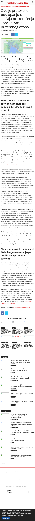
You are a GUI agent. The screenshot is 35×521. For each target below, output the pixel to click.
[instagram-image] (6, 501)
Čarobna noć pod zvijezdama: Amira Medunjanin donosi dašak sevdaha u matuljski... (21, 424)
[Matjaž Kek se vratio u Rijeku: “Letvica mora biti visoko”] (5, 395)
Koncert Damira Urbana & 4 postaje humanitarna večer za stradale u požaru (6, 346)
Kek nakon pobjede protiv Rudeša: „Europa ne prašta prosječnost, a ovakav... (21, 362)
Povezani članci (12, 318)
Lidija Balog (5, 30)
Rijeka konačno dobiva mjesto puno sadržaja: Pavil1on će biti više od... (21, 377)
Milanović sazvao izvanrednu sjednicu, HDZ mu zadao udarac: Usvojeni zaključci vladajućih (6, 331)
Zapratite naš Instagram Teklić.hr (17, 487)
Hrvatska (20, 6)
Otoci (12, 442)
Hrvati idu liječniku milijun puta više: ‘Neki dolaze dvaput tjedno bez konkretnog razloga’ (29, 331)
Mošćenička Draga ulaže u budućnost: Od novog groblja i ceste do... (22, 369)
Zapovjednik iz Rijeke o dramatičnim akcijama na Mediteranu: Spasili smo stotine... (21, 386)
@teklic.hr (10, 491)
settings (20, 515)
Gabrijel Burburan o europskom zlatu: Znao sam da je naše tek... (22, 455)
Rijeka (14, 328)
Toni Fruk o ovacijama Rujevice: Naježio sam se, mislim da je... (22, 402)
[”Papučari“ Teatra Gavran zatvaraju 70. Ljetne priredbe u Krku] (5, 441)
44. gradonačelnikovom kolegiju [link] (21, 307)
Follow (31, 492)
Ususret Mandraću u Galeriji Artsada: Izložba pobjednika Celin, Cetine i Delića (22, 431)
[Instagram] (19, 480)
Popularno (26, 6)
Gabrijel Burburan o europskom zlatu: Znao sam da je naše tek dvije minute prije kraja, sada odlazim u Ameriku (17, 331)
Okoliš (9, 6)
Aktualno (14, 6)
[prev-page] (16, 351)
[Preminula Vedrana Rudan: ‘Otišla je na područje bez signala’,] (29, 339)
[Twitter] (16, 34)
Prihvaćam (6, 518)
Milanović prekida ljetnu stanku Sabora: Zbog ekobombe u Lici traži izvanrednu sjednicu (17, 346)
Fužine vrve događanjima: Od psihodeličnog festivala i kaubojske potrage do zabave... (21, 415)
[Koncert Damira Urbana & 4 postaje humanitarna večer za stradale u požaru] (6, 339)
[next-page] (18, 351)
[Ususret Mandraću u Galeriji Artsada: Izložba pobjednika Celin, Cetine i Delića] (5, 433)
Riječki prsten (14, 390)
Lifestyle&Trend (4, 342)
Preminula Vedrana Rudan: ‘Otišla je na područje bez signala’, (28, 345)
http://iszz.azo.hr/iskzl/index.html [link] (13, 165)
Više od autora (22, 318)
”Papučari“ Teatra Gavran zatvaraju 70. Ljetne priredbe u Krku (22, 439)
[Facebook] (13, 34)
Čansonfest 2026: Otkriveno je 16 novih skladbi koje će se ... (22, 447)
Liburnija (13, 372)
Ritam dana (3, 6)
